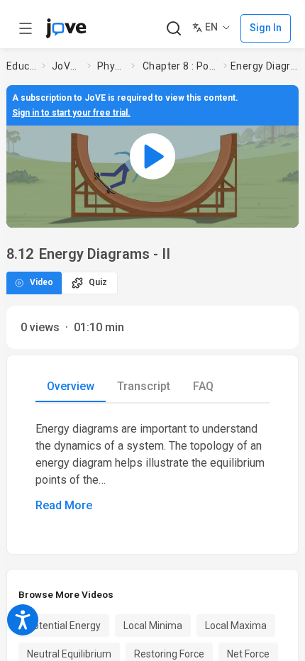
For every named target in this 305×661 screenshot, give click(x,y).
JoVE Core (67, 66)
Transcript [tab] (143, 386)
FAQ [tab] (203, 386)
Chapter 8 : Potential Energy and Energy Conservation (180, 66)
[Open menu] (25, 28)
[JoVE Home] (66, 28)
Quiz (98, 282)
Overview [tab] (70, 386)
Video (41, 282)
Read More (63, 505)
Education (21, 66)
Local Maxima (236, 625)
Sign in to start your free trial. (71, 113)
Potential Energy (64, 625)
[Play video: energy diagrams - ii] (152, 156)
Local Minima (152, 625)
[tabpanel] (152, 467)
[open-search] (173, 28)
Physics (111, 66)
